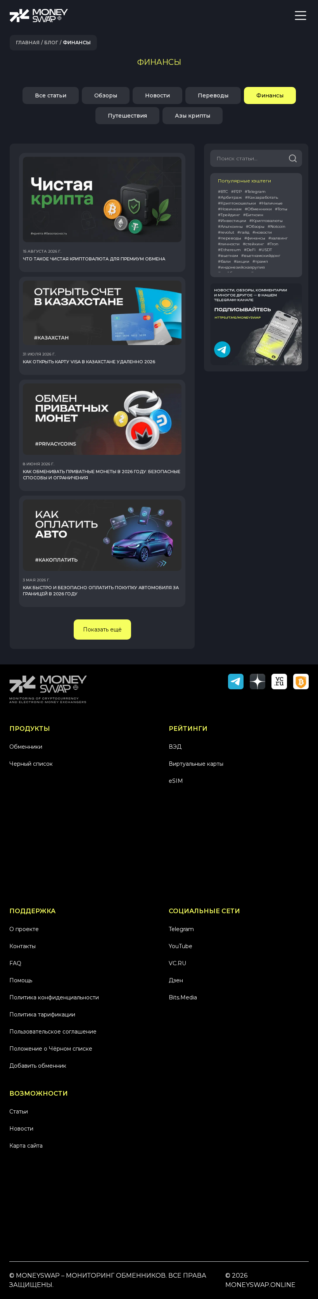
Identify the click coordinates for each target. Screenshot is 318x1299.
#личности (229, 243)
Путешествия (127, 115)
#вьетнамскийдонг (260, 255)
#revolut (226, 232)
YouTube (180, 946)
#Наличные (271, 203)
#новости (262, 232)
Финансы (269, 95)
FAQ (15, 963)
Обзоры (105, 95)
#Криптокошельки (237, 203)
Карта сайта (26, 1145)
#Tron (272, 243)
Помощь (20, 980)
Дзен (176, 980)
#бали (224, 261)
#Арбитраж (230, 197)
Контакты (22, 946)
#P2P (236, 191)
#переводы (229, 238)
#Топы (281, 209)
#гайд (243, 232)
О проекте (24, 929)
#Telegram (255, 191)
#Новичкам (230, 209)
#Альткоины (230, 226)
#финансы (254, 238)
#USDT (265, 249)
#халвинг (278, 238)
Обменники (25, 746)
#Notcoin (276, 226)
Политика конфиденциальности (54, 997)
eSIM (176, 780)
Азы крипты (192, 115)
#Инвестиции (232, 220)
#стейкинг (253, 243)
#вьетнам (228, 255)
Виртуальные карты (196, 763)
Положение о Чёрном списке (50, 1048)
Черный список (31, 763)
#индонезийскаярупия (241, 267)
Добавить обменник (37, 1065)
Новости (157, 95)
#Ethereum (229, 249)
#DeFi (250, 249)
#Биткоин (253, 214)
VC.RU (177, 963)
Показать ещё (102, 629)
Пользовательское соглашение (53, 1031)
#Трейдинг (229, 214)
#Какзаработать (261, 197)
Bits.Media (183, 997)
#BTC (223, 191)
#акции (241, 261)
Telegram (181, 929)
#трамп (260, 261)
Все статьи (50, 95)
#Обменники (258, 209)
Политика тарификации (42, 1014)
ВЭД (175, 746)
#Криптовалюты (266, 220)
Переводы (213, 95)
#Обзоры (255, 226)
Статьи (18, 1111)
